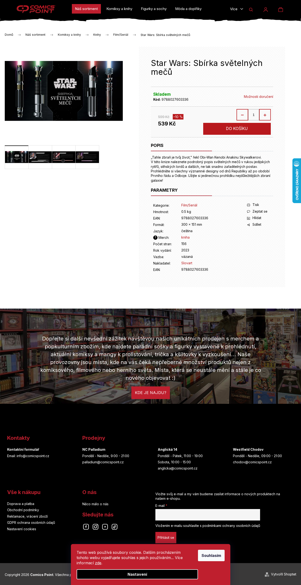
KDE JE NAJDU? (150, 392)
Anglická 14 (167, 449)
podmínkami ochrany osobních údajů (231, 526)
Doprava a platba (20, 504)
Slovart (186, 263)
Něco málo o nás (95, 504)
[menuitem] (86, 9)
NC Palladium (93, 449)
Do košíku (237, 128)
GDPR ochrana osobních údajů (31, 522)
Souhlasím (211, 555)
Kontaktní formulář (23, 449)
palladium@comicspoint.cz (103, 462)
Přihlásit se (166, 537)
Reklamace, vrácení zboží (27, 516)
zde (98, 562)
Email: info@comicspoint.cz (28, 456)
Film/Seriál (189, 205)
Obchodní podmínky (23, 510)
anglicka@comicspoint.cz (177, 468)
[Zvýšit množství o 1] (265, 114)
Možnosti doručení (258, 97)
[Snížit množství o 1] (242, 114)
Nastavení (137, 574)
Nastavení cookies (21, 529)
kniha (185, 237)
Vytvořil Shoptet (283, 574)
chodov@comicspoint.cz (252, 462)
